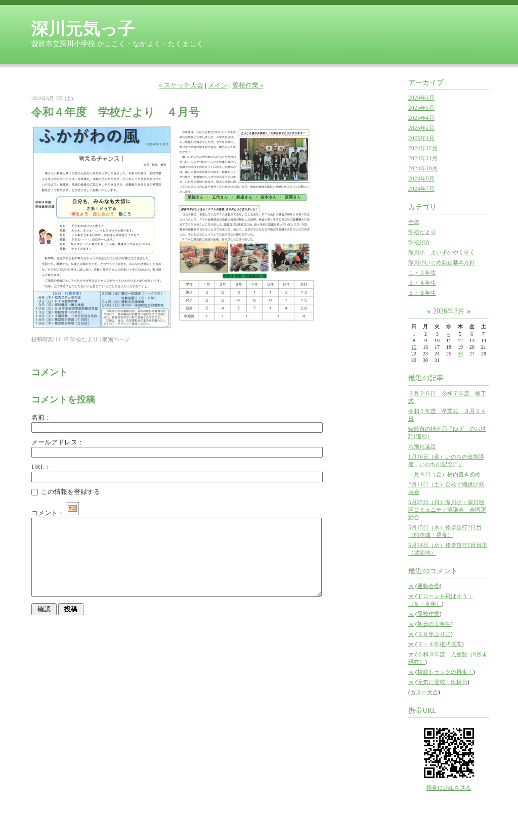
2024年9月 (421, 178)
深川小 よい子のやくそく (441, 252)
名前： (41, 417)
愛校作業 (428, 614)
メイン (218, 85)
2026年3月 (421, 98)
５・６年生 (422, 293)
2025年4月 (421, 118)
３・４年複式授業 (439, 644)
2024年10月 (423, 168)
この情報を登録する (69, 491)
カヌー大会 (424, 692)
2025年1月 (421, 138)
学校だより (84, 339)
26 (460, 353)
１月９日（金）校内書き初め (444, 474)
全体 (413, 222)
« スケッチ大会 (181, 85)
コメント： (47, 513)
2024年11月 (423, 158)
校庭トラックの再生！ (445, 672)
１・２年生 (422, 272)
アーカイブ (426, 82)
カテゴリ (422, 207)
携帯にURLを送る (448, 788)
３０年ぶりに (434, 634)
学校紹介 (419, 242)
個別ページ (116, 339)
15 (413, 347)
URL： (41, 467)
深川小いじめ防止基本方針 (441, 262)
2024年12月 (423, 148)
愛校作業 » (248, 85)
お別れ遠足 (422, 446)
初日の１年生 (434, 624)
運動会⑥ (428, 586)
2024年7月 (421, 189)
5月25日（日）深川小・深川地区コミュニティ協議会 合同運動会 (447, 509)
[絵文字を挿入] (72, 513)
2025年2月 (421, 128)
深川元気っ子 (83, 28)
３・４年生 (422, 283)
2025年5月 (421, 108)
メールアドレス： (57, 442)
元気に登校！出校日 (442, 682)
